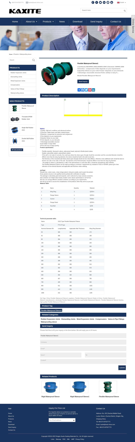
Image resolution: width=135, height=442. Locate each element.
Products (47, 21)
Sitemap (58, 439)
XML (68, 439)
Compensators (15, 85)
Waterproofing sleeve (25, 54)
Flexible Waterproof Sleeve (109, 396)
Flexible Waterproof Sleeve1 (51, 310)
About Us (30, 21)
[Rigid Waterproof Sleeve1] (83, 386)
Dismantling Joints (16, 76)
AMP (72, 439)
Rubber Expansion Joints (18, 72)
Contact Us (115, 21)
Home (15, 21)
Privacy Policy (80, 439)
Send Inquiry (96, 21)
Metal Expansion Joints (18, 81)
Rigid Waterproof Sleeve (51, 396)
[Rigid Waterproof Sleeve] (54, 386)
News (62, 21)
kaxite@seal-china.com (35, 2)
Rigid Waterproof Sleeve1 (79, 396)
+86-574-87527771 (104, 421)
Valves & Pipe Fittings (17, 89)
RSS (64, 439)
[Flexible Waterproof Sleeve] (112, 386)
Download (77, 21)
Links (52, 439)
